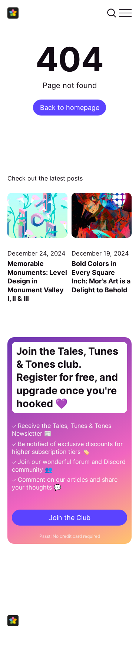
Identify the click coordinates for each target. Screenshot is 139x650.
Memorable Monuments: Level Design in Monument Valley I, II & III (37, 281)
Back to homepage (69, 107)
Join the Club (69, 517)
